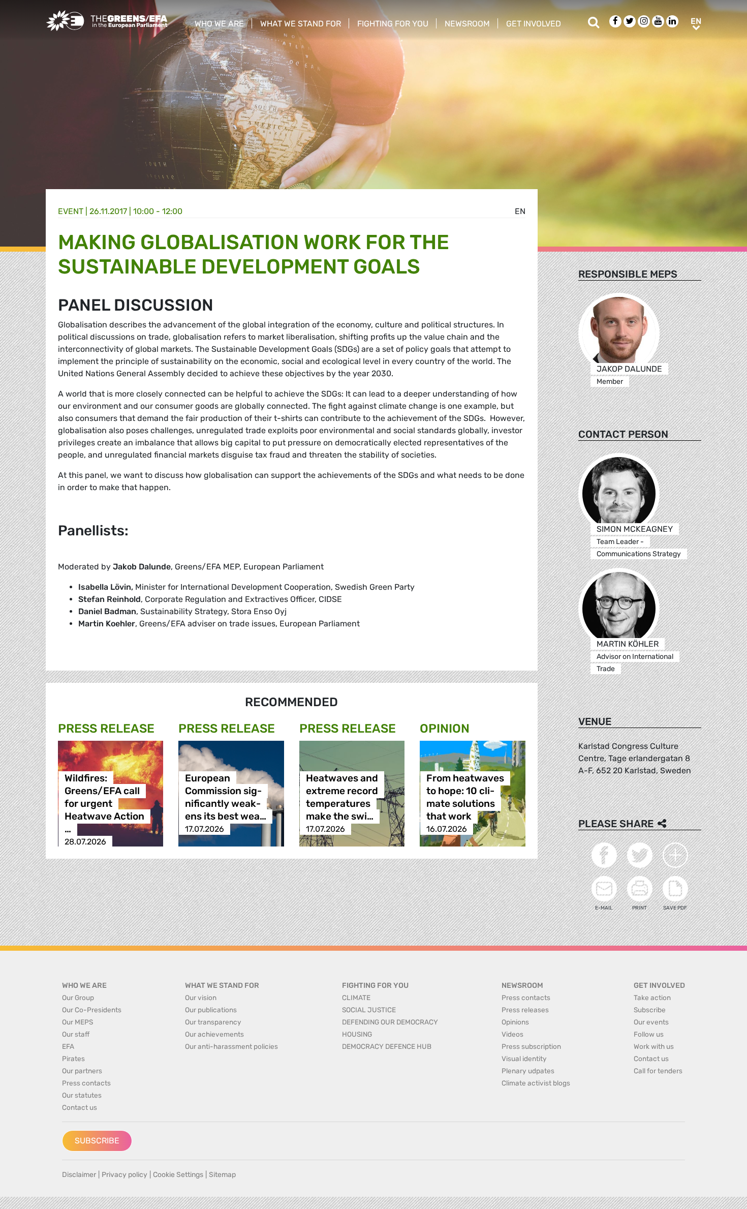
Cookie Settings (178, 1174)
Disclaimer (79, 1174)
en (520, 211)
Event (70, 211)
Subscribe (97, 1140)
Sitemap (222, 1174)
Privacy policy (124, 1174)
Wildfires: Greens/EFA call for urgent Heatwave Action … (104, 803)
